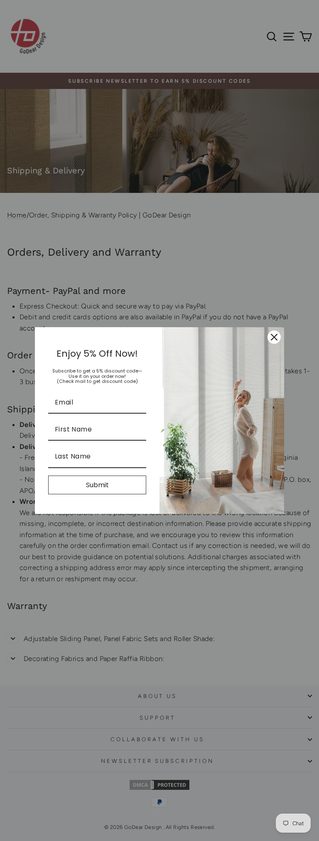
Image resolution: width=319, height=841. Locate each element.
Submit (97, 485)
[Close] (274, 337)
